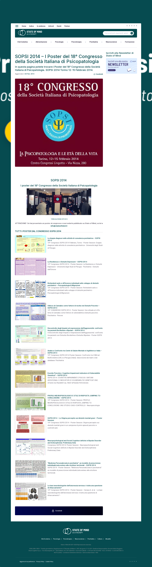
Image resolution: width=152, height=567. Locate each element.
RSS (97, 552)
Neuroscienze (111, 42)
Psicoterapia (76, 42)
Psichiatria (94, 42)
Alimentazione (41, 42)
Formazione (129, 42)
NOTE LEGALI (58, 552)
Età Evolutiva (23, 42)
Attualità (108, 539)
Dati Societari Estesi (89, 552)
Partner (67, 26)
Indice (31, 26)
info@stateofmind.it (59, 226)
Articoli (51, 26)
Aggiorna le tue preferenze (27, 561)
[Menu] (17, 26)
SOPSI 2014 (59, 180)
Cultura (100, 539)
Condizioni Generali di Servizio (72, 552)
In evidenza (41, 26)
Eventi (59, 26)
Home (24, 26)
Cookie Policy (49, 561)
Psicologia (59, 42)
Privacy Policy (40, 561)
